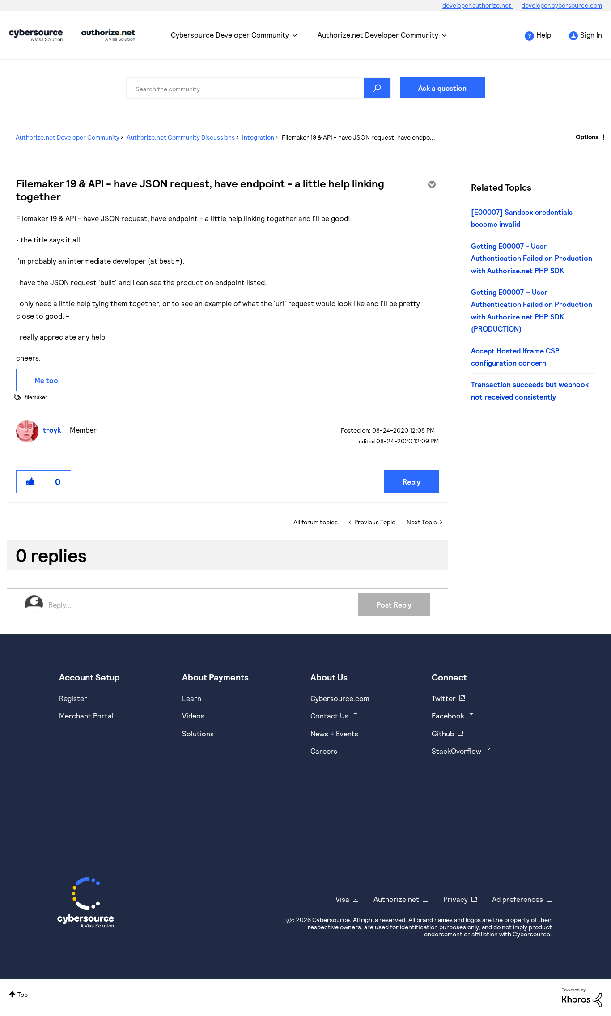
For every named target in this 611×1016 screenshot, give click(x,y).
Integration (258, 137)
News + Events (334, 733)
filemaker (36, 397)
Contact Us (329, 715)
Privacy (455, 899)
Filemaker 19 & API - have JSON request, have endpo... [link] (358, 137)
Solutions (198, 733)
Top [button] (22, 994)
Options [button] (587, 136)
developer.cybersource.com (562, 5)
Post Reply (394, 604)
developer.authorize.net (477, 5)
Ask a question (442, 88)
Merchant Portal (86, 715)
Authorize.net (396, 899)
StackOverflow (456, 751)
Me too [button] (46, 380)
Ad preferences (517, 899)
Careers (323, 751)
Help (543, 34)
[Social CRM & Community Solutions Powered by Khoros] (582, 996)
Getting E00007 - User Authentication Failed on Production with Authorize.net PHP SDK (531, 258)
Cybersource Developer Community (36, 35)
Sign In (591, 34)
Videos (193, 715)
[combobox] (258, 88)
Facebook (448, 715)
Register (73, 698)
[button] (31, 482)
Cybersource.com (339, 698)
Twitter (444, 698)
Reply (411, 481)
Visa (342, 899)
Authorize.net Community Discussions (181, 137)
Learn (191, 698)
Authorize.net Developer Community (378, 34)
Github (443, 733)
